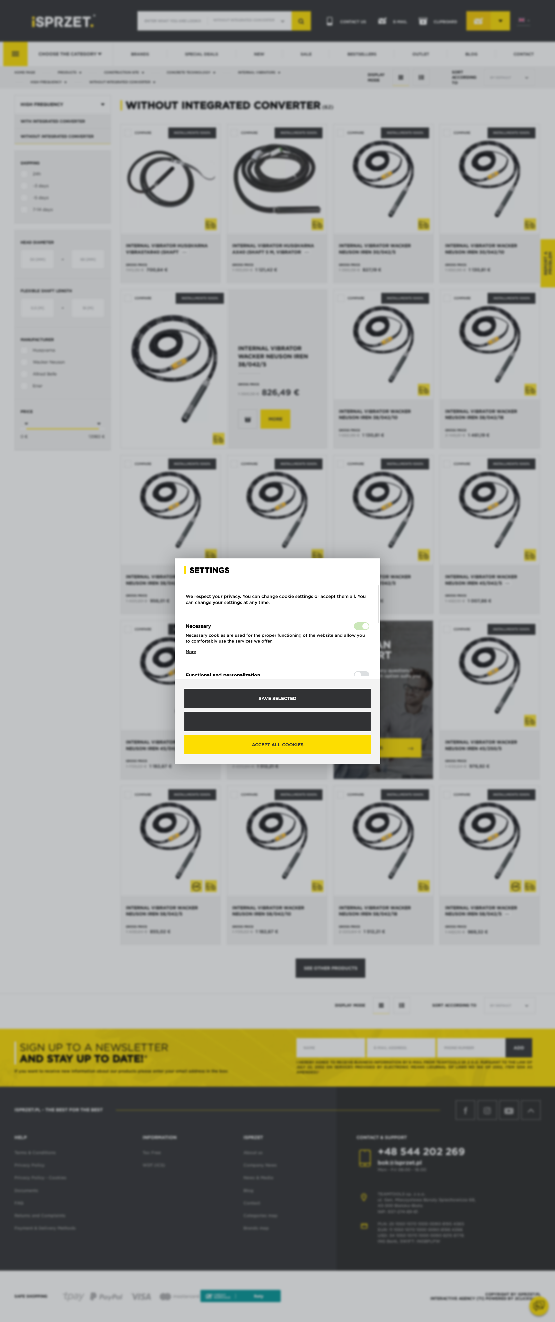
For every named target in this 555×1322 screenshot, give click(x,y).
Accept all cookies (278, 745)
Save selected (277, 698)
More (191, 651)
